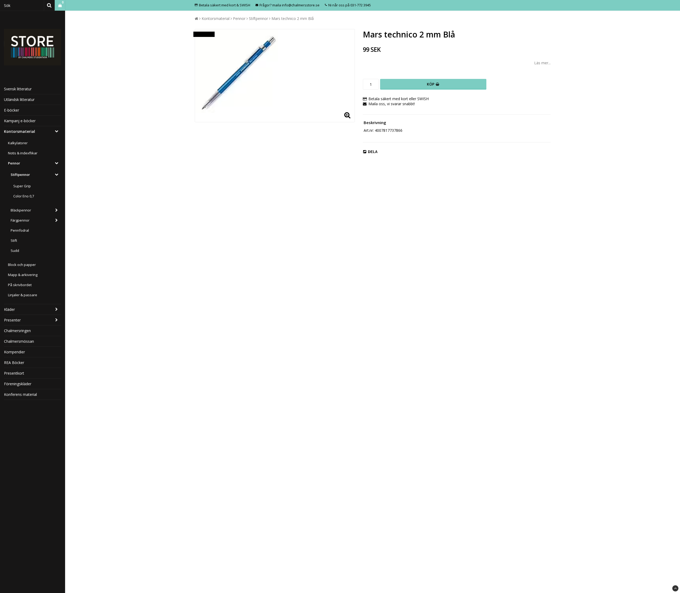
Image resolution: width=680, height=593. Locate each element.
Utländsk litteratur (19, 99)
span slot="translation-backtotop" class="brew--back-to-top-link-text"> (675, 588)
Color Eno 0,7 (23, 196)
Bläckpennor (21, 210)
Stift (14, 240)
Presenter (12, 320)
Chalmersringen (17, 330)
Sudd (15, 250)
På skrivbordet (20, 284)
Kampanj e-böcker (20, 120)
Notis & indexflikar (22, 153)
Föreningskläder (17, 383)
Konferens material (20, 394)
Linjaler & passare (22, 295)
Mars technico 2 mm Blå (292, 18)
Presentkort (14, 373)
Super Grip (22, 186)
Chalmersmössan (19, 341)
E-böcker (11, 110)
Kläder (9, 309)
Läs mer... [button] (542, 62)
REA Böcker (14, 362)
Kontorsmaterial (19, 131)
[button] (60, 5)
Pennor (14, 163)
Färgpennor (20, 220)
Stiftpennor (20, 174)
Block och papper (22, 264)
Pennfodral (20, 230)
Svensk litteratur (18, 88)
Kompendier (14, 351)
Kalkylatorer (18, 143)
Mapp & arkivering (22, 274)
